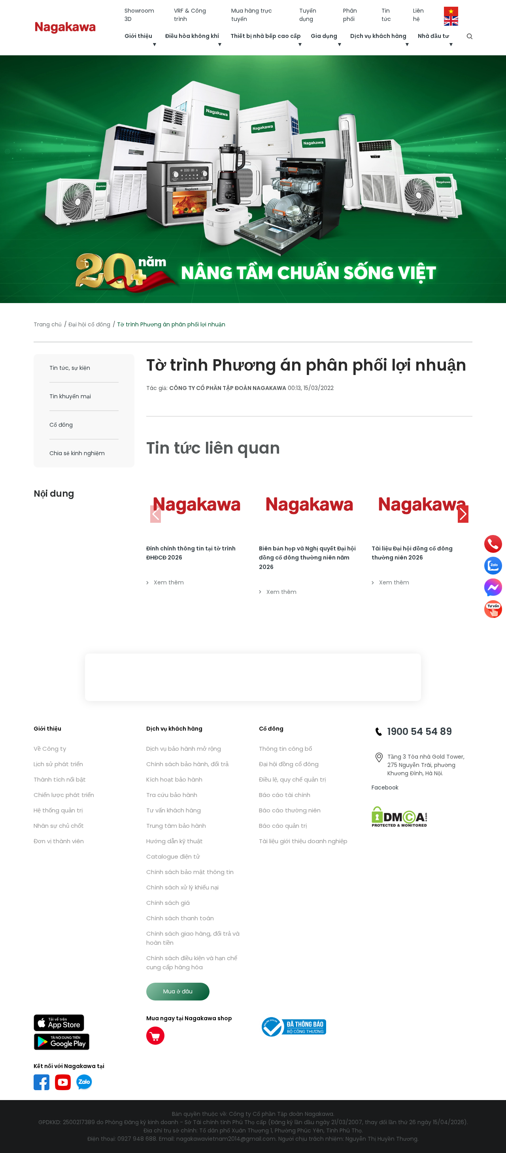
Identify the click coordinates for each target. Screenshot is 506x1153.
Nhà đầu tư (433, 36)
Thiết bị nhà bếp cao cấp (265, 36)
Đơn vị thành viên (59, 841)
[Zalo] (493, 566)
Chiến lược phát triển (64, 795)
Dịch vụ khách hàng (378, 36)
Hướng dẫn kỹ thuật (174, 841)
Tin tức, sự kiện (69, 368)
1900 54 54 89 (419, 731)
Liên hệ (418, 15)
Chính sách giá (168, 903)
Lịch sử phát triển (58, 764)
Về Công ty (50, 748)
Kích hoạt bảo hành (174, 779)
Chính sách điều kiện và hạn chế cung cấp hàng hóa (191, 962)
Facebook (385, 787)
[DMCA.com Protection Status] (399, 816)
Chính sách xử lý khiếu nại (182, 887)
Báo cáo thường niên (290, 810)
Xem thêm (169, 582)
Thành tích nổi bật (60, 779)
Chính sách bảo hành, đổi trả (187, 764)
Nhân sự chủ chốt (59, 825)
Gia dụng (324, 36)
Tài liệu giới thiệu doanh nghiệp (303, 841)
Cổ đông (61, 425)
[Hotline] (493, 544)
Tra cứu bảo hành (171, 795)
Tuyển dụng (307, 15)
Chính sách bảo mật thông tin (190, 872)
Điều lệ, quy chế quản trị (292, 779)
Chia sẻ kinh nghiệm (77, 453)
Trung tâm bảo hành (176, 825)
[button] (463, 514)
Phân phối (350, 15)
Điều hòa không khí (192, 36)
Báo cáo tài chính (284, 795)
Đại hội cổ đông (89, 324)
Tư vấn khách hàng (173, 810)
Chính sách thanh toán (180, 918)
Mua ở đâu (178, 991)
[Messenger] (493, 587)
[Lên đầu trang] (493, 1104)
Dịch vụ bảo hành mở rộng (183, 748)
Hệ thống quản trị (58, 810)
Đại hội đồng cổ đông (289, 764)
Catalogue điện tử (173, 856)
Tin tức (386, 15)
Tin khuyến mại (70, 396)
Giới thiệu (138, 36)
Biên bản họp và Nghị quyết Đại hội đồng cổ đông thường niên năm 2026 (307, 557)
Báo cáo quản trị (283, 825)
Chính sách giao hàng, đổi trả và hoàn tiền (193, 938)
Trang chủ (48, 324)
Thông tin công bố (285, 748)
